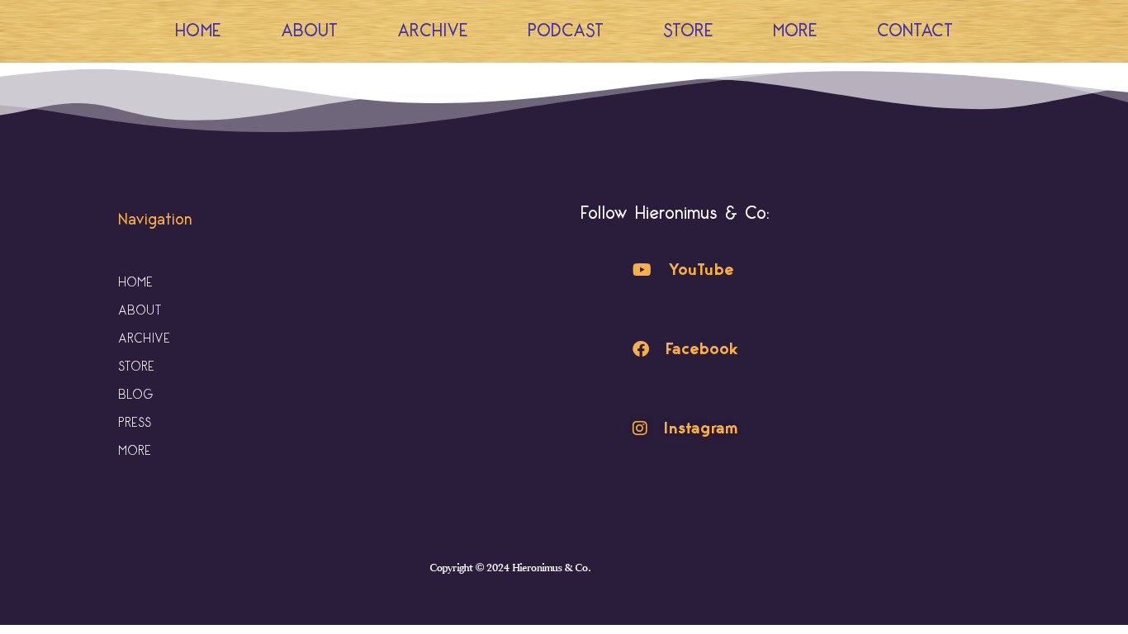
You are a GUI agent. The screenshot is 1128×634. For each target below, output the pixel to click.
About (309, 31)
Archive (432, 31)
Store (688, 31)
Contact (915, 31)
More (795, 31)
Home (198, 31)
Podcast (566, 31)
